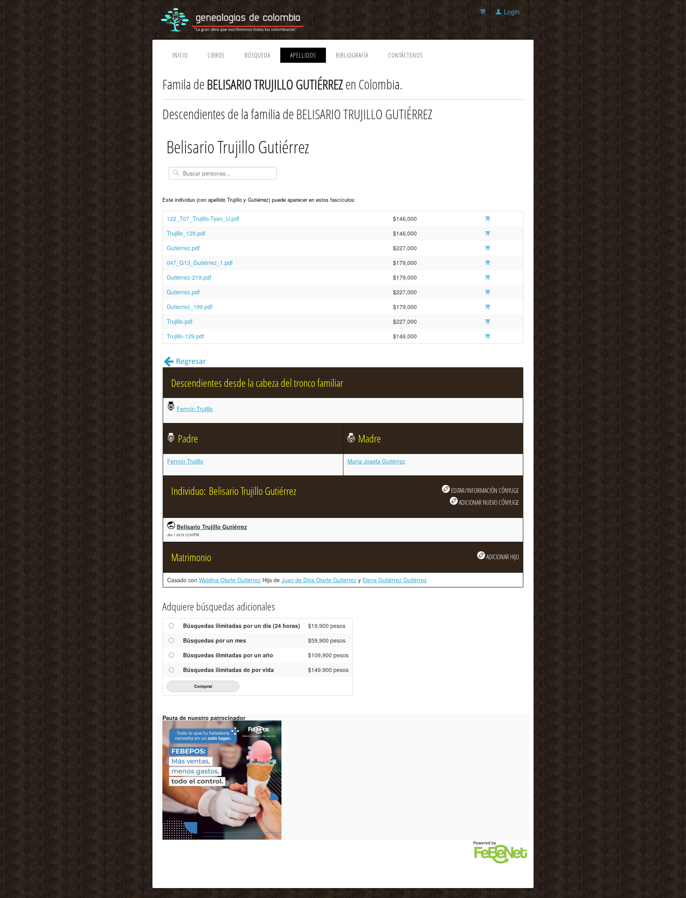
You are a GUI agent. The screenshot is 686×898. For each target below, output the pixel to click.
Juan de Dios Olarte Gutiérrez (318, 580)
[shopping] (484, 11)
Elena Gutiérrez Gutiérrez (394, 580)
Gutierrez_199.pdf (189, 307)
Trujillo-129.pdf (185, 336)
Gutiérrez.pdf (183, 248)
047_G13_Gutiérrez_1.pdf (200, 263)
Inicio (180, 55)
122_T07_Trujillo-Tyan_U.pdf (203, 218)
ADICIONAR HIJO (502, 556)
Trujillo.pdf (180, 321)
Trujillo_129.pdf (186, 233)
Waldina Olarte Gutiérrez (230, 580)
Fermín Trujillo (195, 409)
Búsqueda (257, 55)
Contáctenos (405, 55)
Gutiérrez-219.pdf (189, 277)
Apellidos (303, 55)
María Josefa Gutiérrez (376, 461)
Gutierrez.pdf (183, 292)
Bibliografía (352, 55)
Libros (216, 55)
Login (512, 11)
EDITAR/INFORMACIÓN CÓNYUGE (484, 490)
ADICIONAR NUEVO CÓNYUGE (488, 502)
